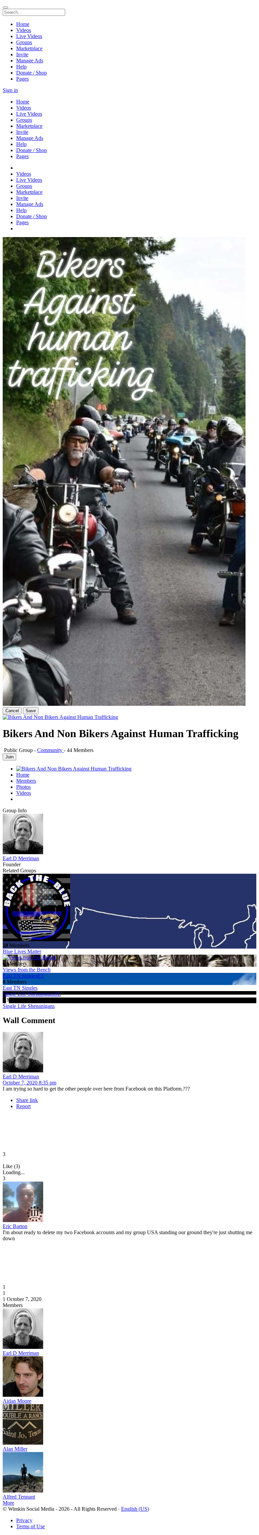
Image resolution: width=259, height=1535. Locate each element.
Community (50, 750)
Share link (27, 1100)
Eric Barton (15, 1226)
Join (9, 756)
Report (23, 1106)
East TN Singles (20, 988)
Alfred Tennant (19, 1497)
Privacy (24, 1520)
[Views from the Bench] (129, 958)
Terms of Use (30, 1526)
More (8, 1503)
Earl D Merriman (21, 858)
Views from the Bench (27, 970)
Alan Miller (15, 1449)
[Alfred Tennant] (129, 1473)
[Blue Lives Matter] (129, 908)
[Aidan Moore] (129, 1377)
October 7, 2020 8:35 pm (29, 1082)
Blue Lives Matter (22, 951)
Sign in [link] (10, 90)
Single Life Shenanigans (29, 1006)
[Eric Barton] (129, 1202)
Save (31, 710)
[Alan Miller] (129, 1425)
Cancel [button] (12, 710)
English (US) (135, 1509)
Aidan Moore (17, 1401)
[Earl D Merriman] (129, 835)
